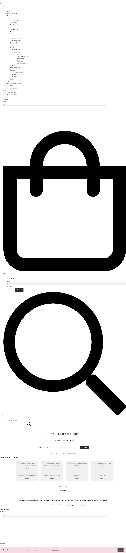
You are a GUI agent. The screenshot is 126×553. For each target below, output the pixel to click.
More (4, 90)
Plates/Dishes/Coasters (15, 24)
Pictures (12, 85)
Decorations (13, 18)
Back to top (63, 490)
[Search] (29, 423)
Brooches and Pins (14, 42)
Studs (15, 65)
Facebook (2, 545)
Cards (8, 11)
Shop (51, 453)
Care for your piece (11, 92)
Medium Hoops (20, 58)
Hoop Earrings (17, 51)
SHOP (4, 9)
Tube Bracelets (17, 40)
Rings (11, 79)
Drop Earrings (17, 49)
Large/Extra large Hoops (22, 56)
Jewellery (9, 33)
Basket (10, 289)
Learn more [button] (55, 550)
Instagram (2, 543)
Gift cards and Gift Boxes (13, 13)
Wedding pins (13, 88)
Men (8, 81)
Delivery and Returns (12, 94)
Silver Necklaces (17, 76)
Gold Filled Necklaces (19, 72)
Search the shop (63, 486)
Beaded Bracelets (18, 38)
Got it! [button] (120, 550)
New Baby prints (14, 22)
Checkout (19, 289)
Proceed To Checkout (68, 440)
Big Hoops (19, 54)
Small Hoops (20, 61)
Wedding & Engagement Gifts (14, 83)
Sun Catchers (17, 20)
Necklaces (12, 70)
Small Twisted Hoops (22, 63)
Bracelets (12, 36)
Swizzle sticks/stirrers (15, 29)
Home (4, 6)
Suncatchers (13, 27)
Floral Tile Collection (15, 67)
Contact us (5, 99)
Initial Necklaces (18, 74)
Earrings (12, 47)
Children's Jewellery (15, 45)
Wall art (12, 31)
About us (5, 97)
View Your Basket (57, 440)
